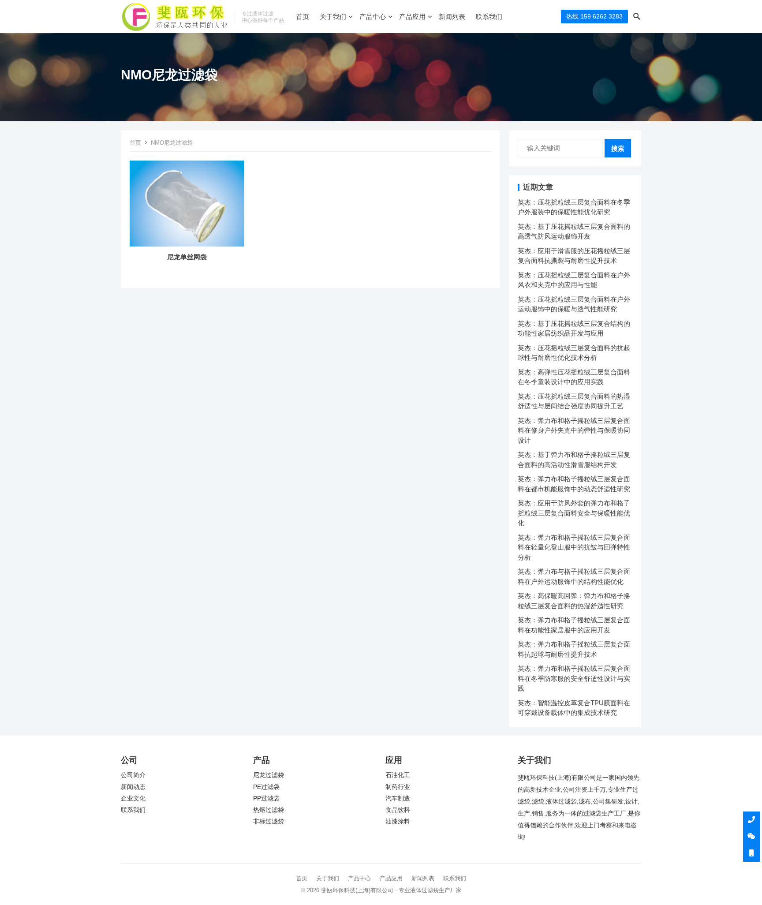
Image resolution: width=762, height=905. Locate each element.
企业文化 (133, 798)
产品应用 (412, 16)
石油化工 (397, 775)
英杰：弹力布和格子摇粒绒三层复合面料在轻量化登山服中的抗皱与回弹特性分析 (574, 547)
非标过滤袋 (268, 821)
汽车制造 (397, 798)
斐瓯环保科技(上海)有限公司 (357, 890)
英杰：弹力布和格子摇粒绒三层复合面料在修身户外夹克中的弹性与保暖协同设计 (574, 430)
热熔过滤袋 (268, 810)
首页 (302, 16)
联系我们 (489, 16)
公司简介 (133, 775)
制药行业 (397, 787)
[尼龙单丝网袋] (187, 246)
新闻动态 (133, 787)
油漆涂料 (397, 821)
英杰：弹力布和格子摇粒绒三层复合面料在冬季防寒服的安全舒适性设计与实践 (574, 678)
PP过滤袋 (266, 798)
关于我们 (333, 16)
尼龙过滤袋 (268, 775)
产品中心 (372, 16)
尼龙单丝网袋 (187, 257)
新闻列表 (452, 16)
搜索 (617, 148)
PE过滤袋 (266, 787)
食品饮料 (397, 810)
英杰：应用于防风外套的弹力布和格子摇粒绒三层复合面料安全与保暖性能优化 (574, 513)
